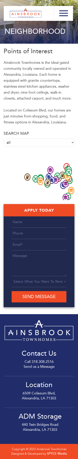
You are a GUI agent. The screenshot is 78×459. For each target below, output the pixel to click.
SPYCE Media (57, 454)
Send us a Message (39, 366)
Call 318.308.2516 (39, 361)
